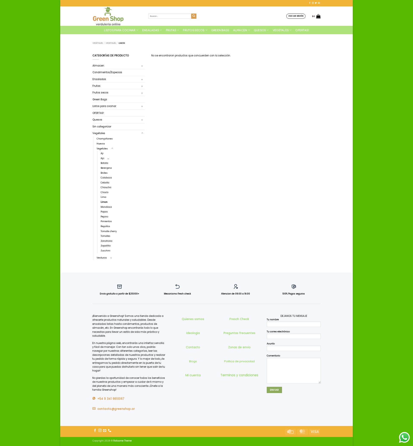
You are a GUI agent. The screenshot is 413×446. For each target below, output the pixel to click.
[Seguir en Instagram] (313, 3)
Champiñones (105, 138)
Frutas (171, 30)
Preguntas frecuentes (239, 333)
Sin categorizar (101, 126)
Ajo (102, 158)
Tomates (105, 236)
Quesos (260, 30)
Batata (104, 163)
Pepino (104, 216)
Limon (104, 202)
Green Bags (220, 30)
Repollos (105, 226)
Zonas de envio (239, 347)
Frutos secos (193, 30)
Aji (102, 153)
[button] (295, 16)
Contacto (193, 347)
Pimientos (106, 221)
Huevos (101, 143)
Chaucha (106, 187)
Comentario (273, 355)
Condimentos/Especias (107, 72)
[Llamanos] (109, 430)
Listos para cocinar (119, 30)
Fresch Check (239, 319)
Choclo (104, 192)
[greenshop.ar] (117, 16)
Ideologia (193, 333)
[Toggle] (142, 66)
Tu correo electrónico (278, 331)
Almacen (240, 30)
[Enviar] (194, 16)
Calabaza (106, 177)
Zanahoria (106, 241)
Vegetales (281, 30)
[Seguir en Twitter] (316, 3)
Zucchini (105, 250)
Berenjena (106, 168)
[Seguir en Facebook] (310, 3)
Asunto (271, 343)
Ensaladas (150, 30)
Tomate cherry (109, 231)
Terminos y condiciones (239, 375)
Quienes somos (193, 319)
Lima (103, 197)
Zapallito (106, 245)
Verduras (102, 257)
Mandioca (106, 207)
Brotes (104, 173)
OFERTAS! (302, 30)
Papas (104, 211)
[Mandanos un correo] (319, 3)
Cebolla (105, 182)
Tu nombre (273, 319)
